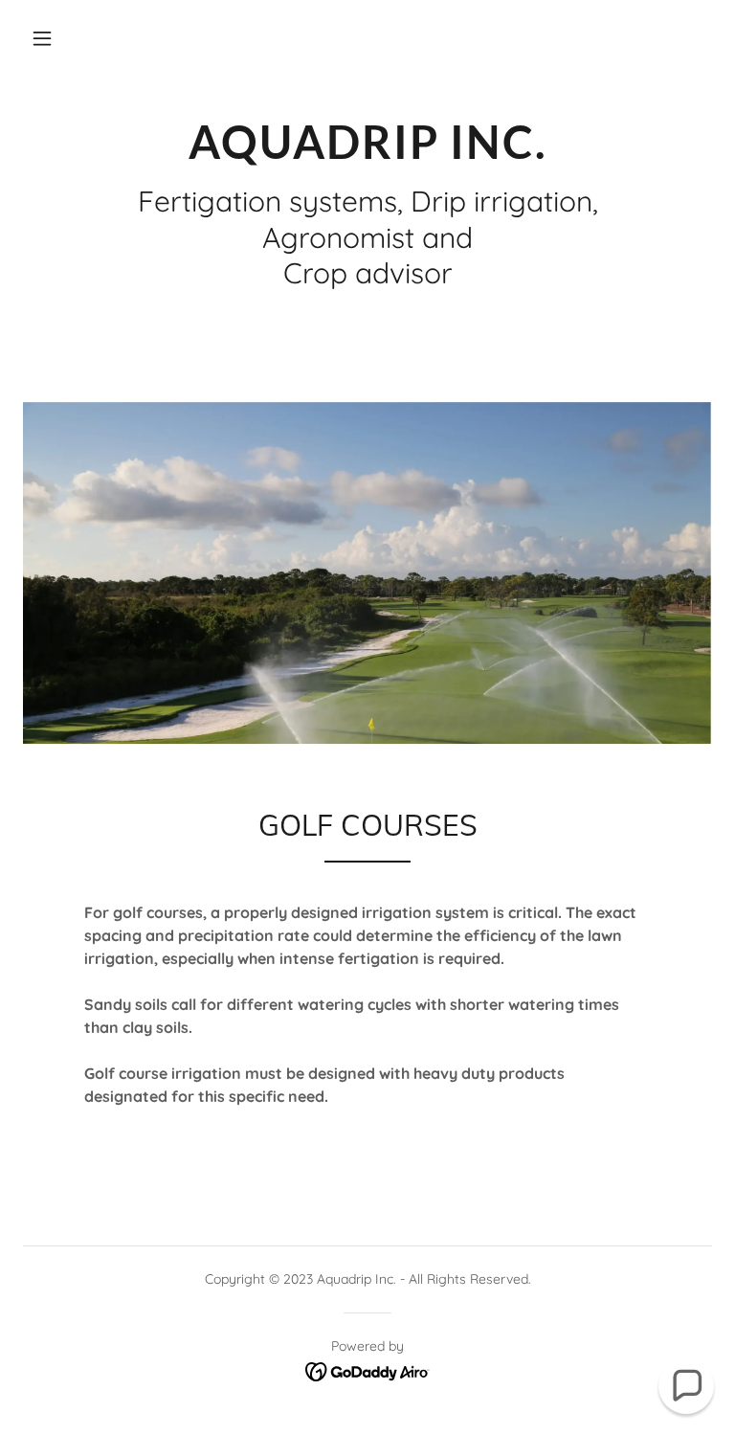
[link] (367, 153)
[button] (42, 38)
